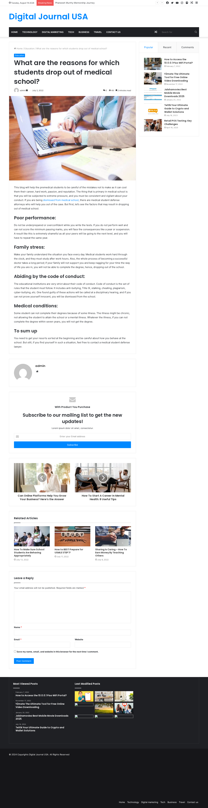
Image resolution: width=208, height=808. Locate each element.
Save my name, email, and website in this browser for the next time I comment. (57, 651)
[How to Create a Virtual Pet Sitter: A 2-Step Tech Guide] (124, 696)
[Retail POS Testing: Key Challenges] (153, 125)
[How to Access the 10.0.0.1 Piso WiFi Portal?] (153, 64)
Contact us (113, 32)
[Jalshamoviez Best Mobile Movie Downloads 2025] (153, 94)
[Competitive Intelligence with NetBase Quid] (84, 720)
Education (29, 48)
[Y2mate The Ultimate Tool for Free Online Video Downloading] (153, 78)
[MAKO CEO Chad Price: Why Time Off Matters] (124, 720)
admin (40, 366)
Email (17, 639)
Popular (148, 47)
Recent (167, 47)
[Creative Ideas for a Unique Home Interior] (104, 720)
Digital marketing (53, 32)
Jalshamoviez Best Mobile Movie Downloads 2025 (175, 93)
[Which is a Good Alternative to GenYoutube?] (124, 708)
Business (84, 32)
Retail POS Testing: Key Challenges (178, 122)
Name (18, 627)
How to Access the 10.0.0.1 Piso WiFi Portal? (178, 61)
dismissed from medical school (61, 200)
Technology (29, 32)
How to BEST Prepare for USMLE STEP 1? (69, 551)
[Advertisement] (120, 777)
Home (14, 32)
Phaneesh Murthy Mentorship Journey (75, 2)
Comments (187, 47)
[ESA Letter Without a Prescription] (84, 696)
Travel (98, 32)
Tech (71, 32)
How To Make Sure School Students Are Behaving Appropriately (29, 552)
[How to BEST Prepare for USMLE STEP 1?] (72, 536)
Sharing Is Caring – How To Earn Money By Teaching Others (111, 552)
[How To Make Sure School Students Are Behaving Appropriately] (32, 536)
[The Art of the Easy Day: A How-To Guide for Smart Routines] (104, 696)
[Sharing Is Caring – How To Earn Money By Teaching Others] (113, 536)
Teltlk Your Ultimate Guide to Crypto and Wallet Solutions (176, 108)
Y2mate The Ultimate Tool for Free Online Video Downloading (176, 77)
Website (79, 639)
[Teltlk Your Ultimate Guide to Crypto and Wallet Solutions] (153, 109)
